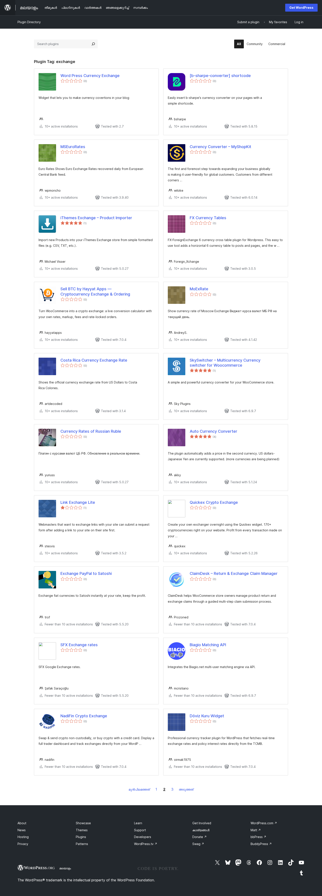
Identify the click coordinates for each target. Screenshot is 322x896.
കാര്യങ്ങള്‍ (200, 830)
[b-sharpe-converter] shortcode (220, 75)
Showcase (83, 823)
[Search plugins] (93, 44)
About (22, 823)
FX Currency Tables (208, 217)
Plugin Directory (29, 22)
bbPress (258, 837)
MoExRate (199, 289)
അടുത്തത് (186, 789)
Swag (198, 844)
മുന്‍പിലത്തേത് (139, 789)
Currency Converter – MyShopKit (220, 146)
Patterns (82, 844)
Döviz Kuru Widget (207, 716)
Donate (199, 837)
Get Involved (201, 823)
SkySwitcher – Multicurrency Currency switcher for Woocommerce (225, 363)
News (22, 830)
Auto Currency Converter (213, 431)
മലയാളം (65, 868)
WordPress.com (264, 823)
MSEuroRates (72, 146)
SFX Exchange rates (79, 644)
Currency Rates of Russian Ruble (90, 431)
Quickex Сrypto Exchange (214, 502)
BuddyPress (261, 844)
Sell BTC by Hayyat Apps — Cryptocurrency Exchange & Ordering (95, 291)
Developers (142, 837)
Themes (82, 830)
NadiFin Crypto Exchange (83, 716)
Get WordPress (301, 7)
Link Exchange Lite (77, 502)
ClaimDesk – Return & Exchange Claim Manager (234, 573)
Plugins (81, 837)
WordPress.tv (145, 844)
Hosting (23, 837)
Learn (138, 823)
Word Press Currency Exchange (90, 75)
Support (140, 830)
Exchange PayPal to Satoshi (86, 573)
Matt (256, 830)
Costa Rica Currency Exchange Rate (93, 360)
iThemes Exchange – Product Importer (96, 217)
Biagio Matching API (208, 644)
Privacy (23, 844)
